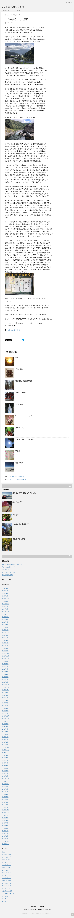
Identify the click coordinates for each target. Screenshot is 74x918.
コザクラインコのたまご (18, 477)
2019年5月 (5, 734)
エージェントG (6, 862)
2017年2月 (5, 805)
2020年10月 (5, 690)
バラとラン (16, 515)
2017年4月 (5, 799)
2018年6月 (5, 763)
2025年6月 (5, 601)
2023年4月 (5, 630)
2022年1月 (5, 651)
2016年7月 (5, 823)
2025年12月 (5, 598)
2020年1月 (5, 713)
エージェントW (6, 880)
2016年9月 (5, 818)
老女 (16, 357)
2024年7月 (5, 606)
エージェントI (6, 867)
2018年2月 (5, 773)
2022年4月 (5, 643)
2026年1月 (5, 596)
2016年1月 (5, 838)
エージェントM (6, 872)
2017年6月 (5, 794)
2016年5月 (5, 828)
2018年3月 (5, 771)
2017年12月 (5, 778)
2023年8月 (5, 619)
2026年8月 (5, 588)
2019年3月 (5, 739)
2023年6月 (5, 624)
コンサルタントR (14, 330)
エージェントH (6, 865)
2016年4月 (5, 831)
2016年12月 (5, 810)
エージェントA (6, 857)
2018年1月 (5, 776)
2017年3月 (5, 802)
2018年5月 (5, 765)
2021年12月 (5, 653)
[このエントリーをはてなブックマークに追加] (23, 340)
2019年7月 (5, 729)
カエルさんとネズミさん (21, 524)
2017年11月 (5, 781)
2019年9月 (5, 724)
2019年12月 (5, 716)
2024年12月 (5, 604)
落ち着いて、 (20, 428)
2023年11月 (5, 614)
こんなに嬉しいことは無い (24, 439)
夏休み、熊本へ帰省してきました (24, 493)
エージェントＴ (6, 888)
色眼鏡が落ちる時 (19, 539)
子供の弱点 (19, 369)
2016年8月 (5, 820)
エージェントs (6, 878)
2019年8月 (5, 726)
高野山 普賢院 (20, 392)
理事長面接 (19, 463)
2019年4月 (5, 737)
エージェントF (6, 859)
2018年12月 (5, 747)
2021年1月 (5, 682)
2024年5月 (5, 609)
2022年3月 (5, 645)
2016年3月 (5, 833)
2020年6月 (5, 700)
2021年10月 (5, 658)
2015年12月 (5, 841)
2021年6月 (5, 669)
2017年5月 (5, 797)
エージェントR (6, 875)
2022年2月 (5, 648)
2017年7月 (5, 791)
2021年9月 (5, 661)
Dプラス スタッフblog (13, 7)
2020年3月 (5, 708)
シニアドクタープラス (8, 893)
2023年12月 (5, 611)
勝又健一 (4, 899)
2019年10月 (5, 721)
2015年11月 (5, 844)
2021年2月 (5, 679)
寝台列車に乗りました (20, 502)
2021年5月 (5, 671)
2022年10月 (5, 632)
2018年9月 (5, 755)
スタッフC (5, 896)
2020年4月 (5, 705)
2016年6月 (5, 825)
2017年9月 (5, 786)
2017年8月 (5, 789)
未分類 (4, 901)
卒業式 (17, 451)
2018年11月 (5, 750)
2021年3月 (5, 677)
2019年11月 (5, 718)
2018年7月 (5, 760)
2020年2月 (5, 711)
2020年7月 (5, 698)
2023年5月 (5, 627)
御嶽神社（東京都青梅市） (24, 381)
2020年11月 (5, 687)
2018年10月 (5, 752)
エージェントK (6, 870)
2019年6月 (5, 731)
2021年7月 (5, 666)
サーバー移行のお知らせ (18, 479)
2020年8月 (5, 695)
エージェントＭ (6, 885)
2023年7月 (5, 622)
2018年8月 (5, 758)
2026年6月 (5, 593)
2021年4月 (5, 674)
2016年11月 (5, 812)
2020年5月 (5, 703)
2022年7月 (5, 638)
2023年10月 (5, 617)
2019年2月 (5, 742)
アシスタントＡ (6, 854)
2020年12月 (5, 684)
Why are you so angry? (23, 416)
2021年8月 (5, 664)
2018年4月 (5, 768)
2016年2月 (5, 836)
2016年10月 (5, 815)
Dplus (3, 852)
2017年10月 (5, 784)
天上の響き (19, 404)
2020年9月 (5, 692)
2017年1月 (5, 807)
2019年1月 (5, 744)
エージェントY (6, 883)
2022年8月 (5, 635)
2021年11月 (5, 656)
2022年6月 (5, 640)
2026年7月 (5, 591)
